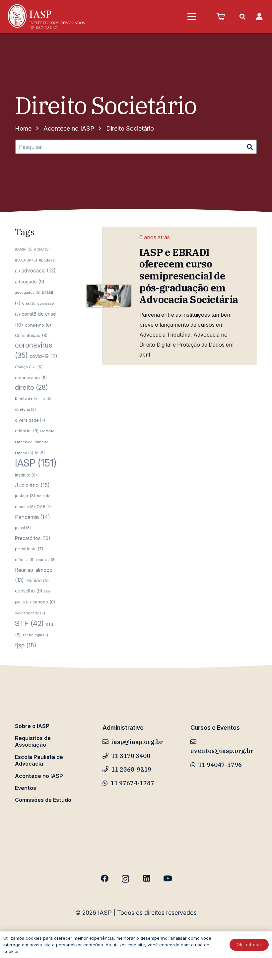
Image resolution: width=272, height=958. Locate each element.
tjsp (25, 645)
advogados (27, 292)
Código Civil (28, 367)
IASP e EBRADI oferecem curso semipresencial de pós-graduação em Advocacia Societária (188, 276)
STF (29, 623)
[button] (191, 16)
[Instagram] (125, 879)
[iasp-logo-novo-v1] (45, 16)
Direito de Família (33, 398)
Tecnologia (35, 635)
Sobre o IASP (32, 726)
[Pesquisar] (250, 147)
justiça (25, 495)
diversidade (30, 420)
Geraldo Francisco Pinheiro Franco (34, 442)
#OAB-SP (26, 260)
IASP (36, 463)
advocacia (39, 270)
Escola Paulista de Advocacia (39, 760)
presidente (29, 548)
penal (23, 528)
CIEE (28, 303)
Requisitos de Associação (33, 741)
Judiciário (32, 485)
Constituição (31, 335)
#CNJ (42, 249)
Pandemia (32, 517)
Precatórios (32, 538)
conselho (38, 325)
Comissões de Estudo (43, 800)
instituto (26, 475)
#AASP (24, 249)
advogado (29, 281)
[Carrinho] (221, 16)
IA (40, 453)
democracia (31, 377)
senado (44, 601)
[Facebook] (104, 879)
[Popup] (259, 16)
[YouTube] (167, 879)
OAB (44, 506)
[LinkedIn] (146, 879)
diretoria (25, 409)
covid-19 (43, 356)
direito (31, 387)
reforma (24, 560)
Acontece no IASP (39, 776)
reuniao (46, 560)
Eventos (25, 788)
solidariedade (30, 613)
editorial (26, 430)
